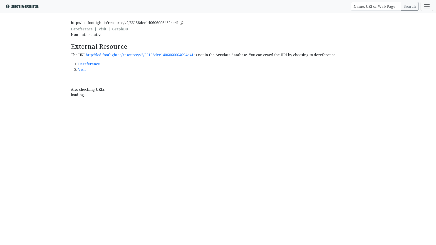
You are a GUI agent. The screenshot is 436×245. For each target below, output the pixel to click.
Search (410, 6)
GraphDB (120, 29)
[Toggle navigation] (427, 6)
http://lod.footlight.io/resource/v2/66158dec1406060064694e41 (139, 54)
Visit (102, 29)
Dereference (82, 29)
